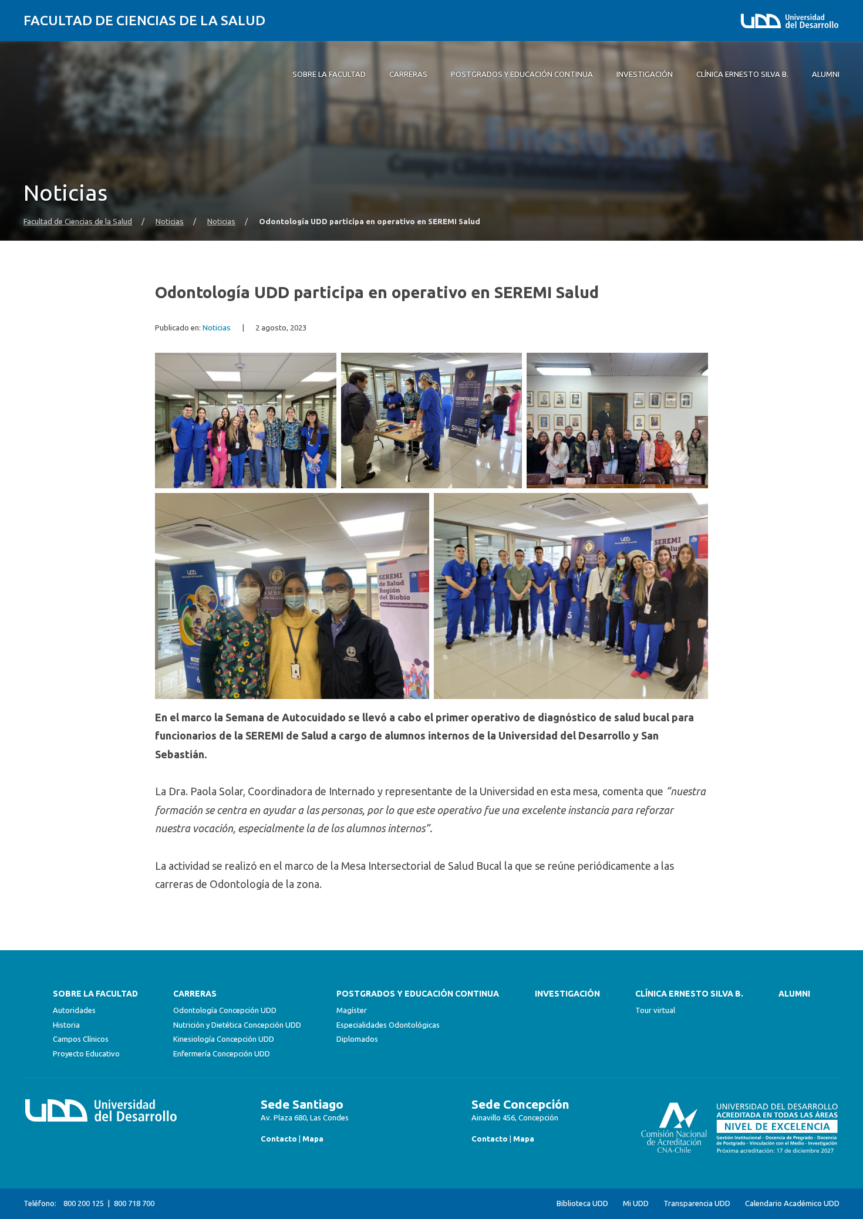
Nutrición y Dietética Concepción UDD (237, 1025)
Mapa (312, 1138)
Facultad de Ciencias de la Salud (144, 20)
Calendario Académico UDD (792, 1203)
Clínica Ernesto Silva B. (689, 993)
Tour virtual (655, 1010)
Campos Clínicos (81, 1039)
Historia (66, 1025)
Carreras (195, 993)
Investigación (567, 993)
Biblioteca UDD (582, 1203)
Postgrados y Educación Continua (417, 993)
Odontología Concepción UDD (225, 1010)
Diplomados (357, 1039)
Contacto (279, 1138)
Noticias (170, 221)
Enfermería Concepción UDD (221, 1053)
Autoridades (74, 1010)
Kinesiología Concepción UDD (223, 1039)
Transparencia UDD (696, 1203)
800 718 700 (134, 1203)
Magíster (351, 1010)
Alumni (794, 993)
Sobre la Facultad (95, 993)
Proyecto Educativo (86, 1053)
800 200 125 (83, 1203)
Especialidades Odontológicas (388, 1025)
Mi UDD (636, 1203)
